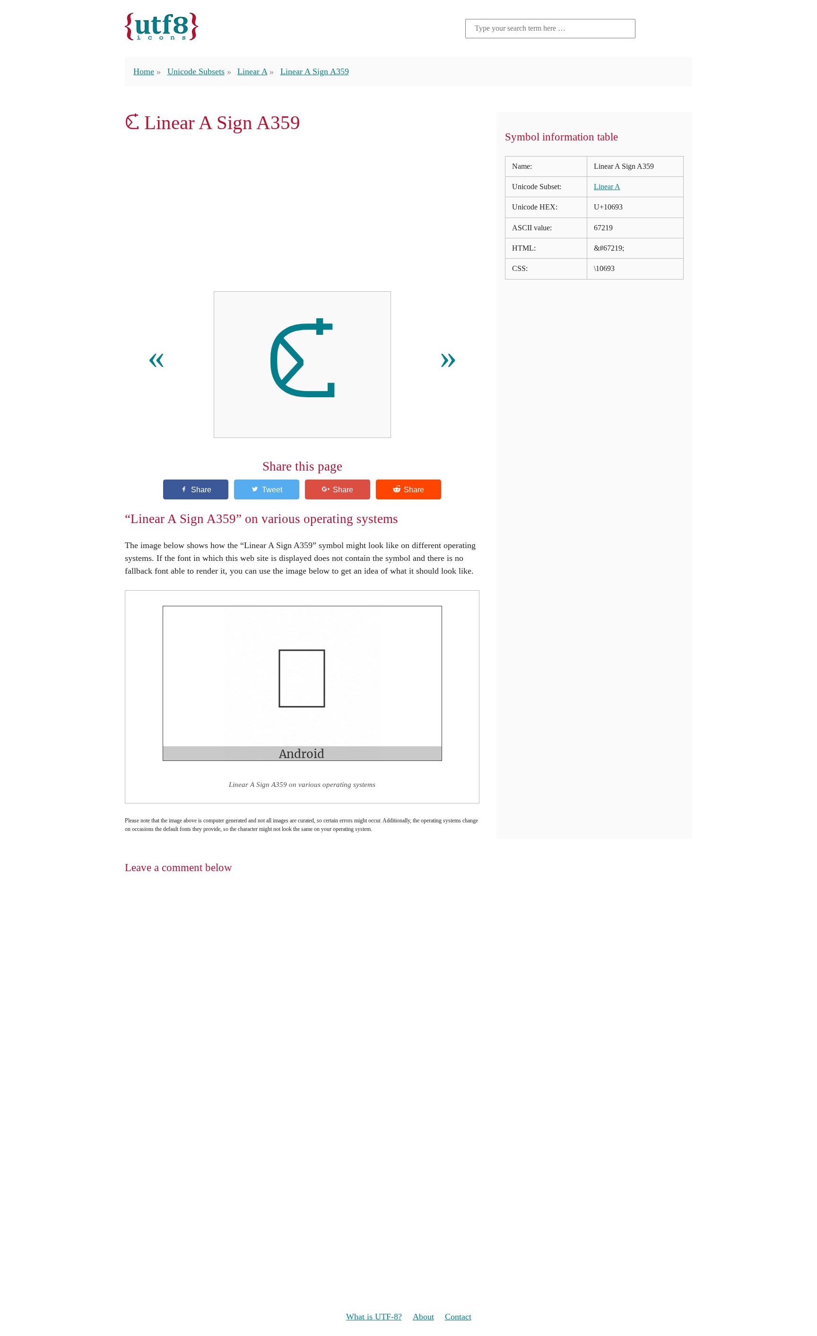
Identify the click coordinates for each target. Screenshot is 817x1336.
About (423, 1316)
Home (143, 71)
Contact (458, 1316)
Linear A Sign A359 (314, 71)
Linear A (252, 71)
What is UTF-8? (374, 1316)
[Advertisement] (302, 212)
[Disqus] (408, 1005)
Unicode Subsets (196, 71)
